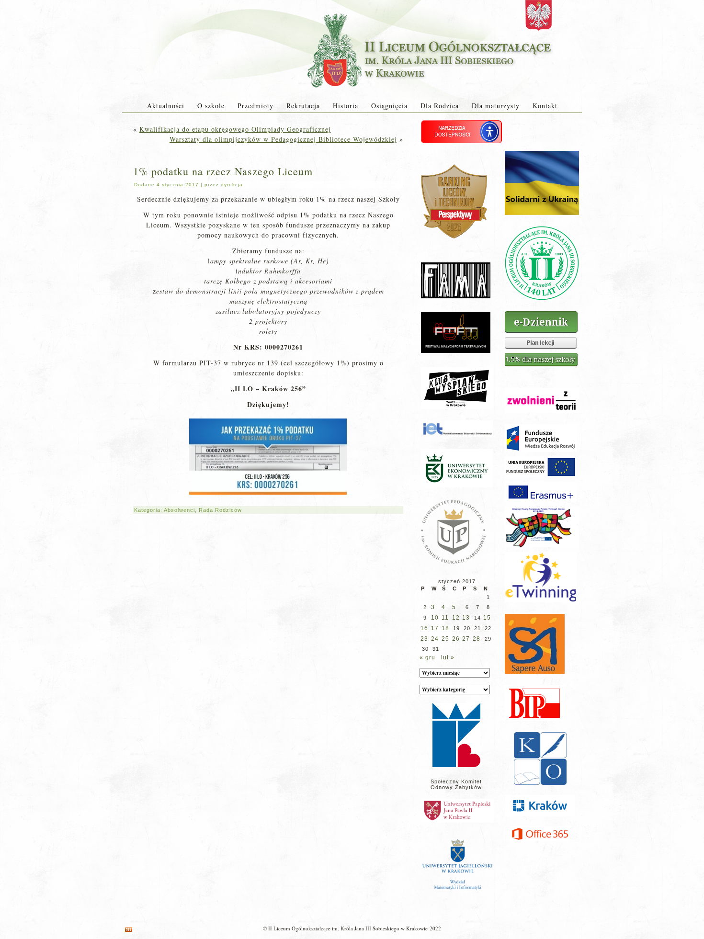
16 (424, 628)
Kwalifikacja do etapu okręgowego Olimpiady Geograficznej (235, 129)
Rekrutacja (303, 105)
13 (466, 617)
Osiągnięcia (389, 105)
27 (466, 638)
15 (487, 617)
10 (435, 617)
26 (456, 638)
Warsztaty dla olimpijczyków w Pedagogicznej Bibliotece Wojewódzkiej (283, 139)
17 (435, 628)
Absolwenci (179, 510)
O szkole (211, 105)
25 (445, 638)
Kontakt (545, 105)
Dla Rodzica (439, 105)
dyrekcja (232, 184)
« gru (427, 657)
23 (424, 638)
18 (445, 628)
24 (435, 638)
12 (456, 617)
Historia (345, 105)
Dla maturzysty (496, 105)
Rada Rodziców (220, 510)
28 (476, 638)
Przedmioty (255, 105)
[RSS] (128, 930)
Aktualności (165, 105)
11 (445, 617)
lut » (447, 657)
